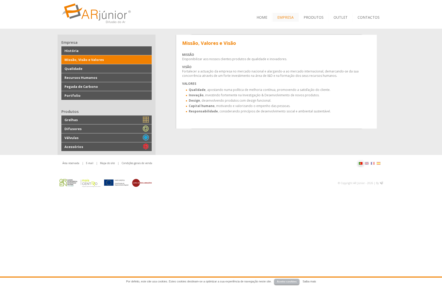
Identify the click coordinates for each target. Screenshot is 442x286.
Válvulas (71, 137)
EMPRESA (285, 17)
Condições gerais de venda (136, 163)
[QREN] (68, 183)
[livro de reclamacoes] (142, 183)
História (71, 50)
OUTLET (341, 17)
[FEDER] (116, 183)
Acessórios (73, 146)
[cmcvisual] (382, 183)
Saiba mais (309, 281)
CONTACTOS (369, 17)
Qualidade (73, 68)
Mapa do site (107, 163)
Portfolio (72, 95)
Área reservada (70, 163)
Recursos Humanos (80, 77)
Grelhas (71, 120)
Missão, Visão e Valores (84, 59)
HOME (262, 17)
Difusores (73, 128)
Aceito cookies (287, 281)
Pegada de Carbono (81, 86)
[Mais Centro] (91, 183)
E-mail (89, 163)
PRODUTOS (314, 17)
